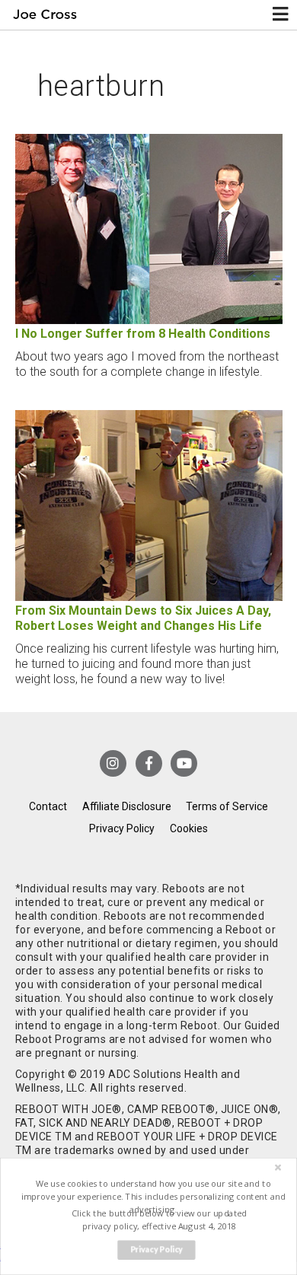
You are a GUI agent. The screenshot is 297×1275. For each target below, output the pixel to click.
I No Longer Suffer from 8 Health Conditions (142, 333)
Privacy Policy (122, 828)
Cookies (189, 828)
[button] (152, 1196)
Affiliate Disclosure (126, 806)
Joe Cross (44, 15)
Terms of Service (227, 806)
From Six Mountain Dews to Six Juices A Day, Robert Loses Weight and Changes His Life (143, 618)
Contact (48, 806)
